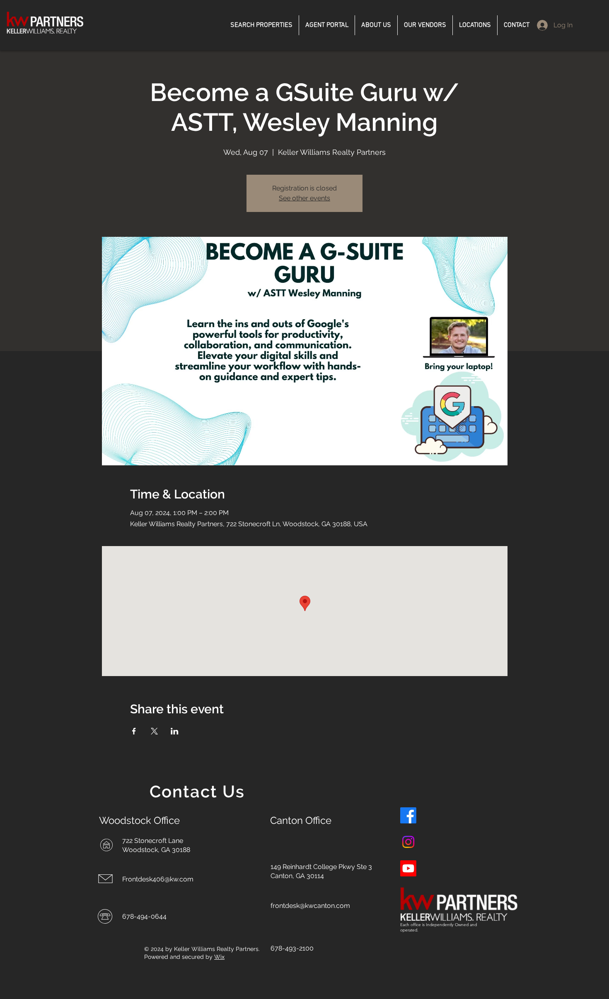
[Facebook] (408, 815)
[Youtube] (408, 868)
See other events (304, 198)
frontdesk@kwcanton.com (310, 906)
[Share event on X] (154, 731)
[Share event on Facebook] (134, 731)
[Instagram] (408, 842)
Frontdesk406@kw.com (157, 879)
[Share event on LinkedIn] (175, 731)
